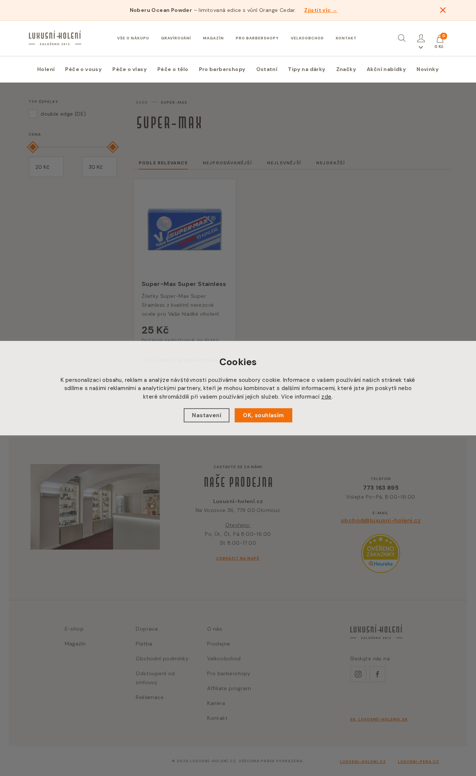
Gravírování (176, 38)
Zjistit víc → (320, 10)
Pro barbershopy (257, 38)
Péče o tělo (172, 69)
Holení (46, 69)
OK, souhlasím (263, 415)
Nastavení (206, 415)
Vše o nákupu (133, 38)
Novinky (427, 69)
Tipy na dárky (306, 69)
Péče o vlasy (129, 69)
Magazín (213, 38)
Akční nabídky (386, 69)
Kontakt (346, 38)
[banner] (55, 38)
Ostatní (267, 69)
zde (326, 396)
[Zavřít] (443, 10)
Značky (346, 69)
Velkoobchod (307, 38)
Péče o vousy (83, 69)
